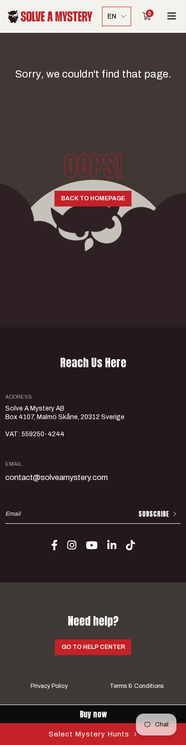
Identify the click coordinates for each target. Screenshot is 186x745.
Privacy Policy (49, 686)
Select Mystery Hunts (89, 734)
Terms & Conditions (137, 686)
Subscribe (153, 514)
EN (111, 16)
